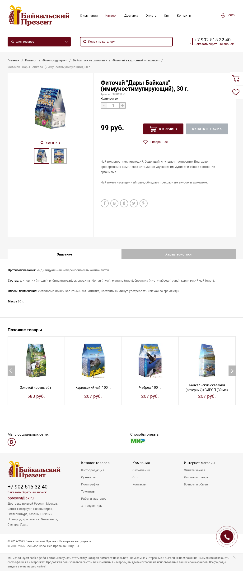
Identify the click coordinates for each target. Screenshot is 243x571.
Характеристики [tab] (178, 254)
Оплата (151, 15)
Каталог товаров (22, 41)
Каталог (111, 15)
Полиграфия (90, 484)
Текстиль (88, 491)
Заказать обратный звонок (27, 492)
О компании (89, 15)
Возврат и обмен (196, 484)
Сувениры (88, 477)
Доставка (131, 15)
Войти (230, 15)
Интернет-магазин (199, 463)
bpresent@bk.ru (21, 498)
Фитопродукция (92, 470)
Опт (166, 15)
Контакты (184, 15)
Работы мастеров (93, 498)
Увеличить (52, 142)
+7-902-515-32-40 (213, 40)
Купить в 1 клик (207, 129)
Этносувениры (92, 505)
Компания (141, 463)
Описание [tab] (64, 254)
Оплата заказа (194, 470)
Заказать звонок (214, 44)
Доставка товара (196, 477)
